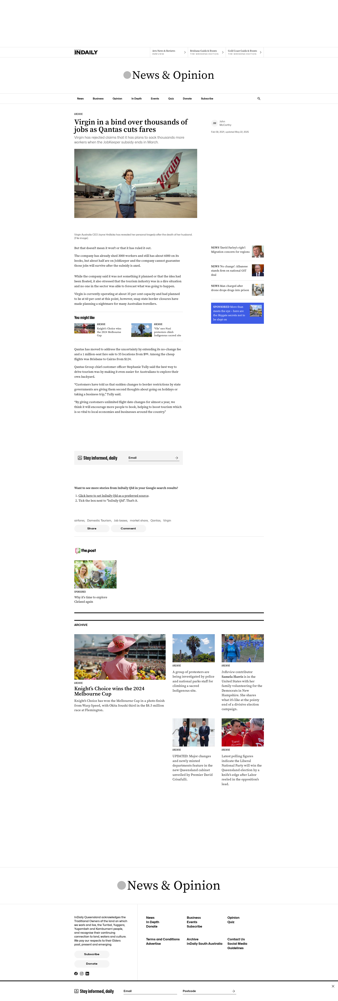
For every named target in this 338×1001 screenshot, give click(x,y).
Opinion (117, 98)
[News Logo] (168, 75)
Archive (192, 939)
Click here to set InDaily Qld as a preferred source (113, 496)
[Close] (333, 986)
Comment (128, 528)
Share (91, 528)
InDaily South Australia (204, 943)
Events (155, 98)
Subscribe (207, 98)
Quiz (171, 98)
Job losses (120, 520)
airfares (79, 520)
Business (98, 98)
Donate (187, 98)
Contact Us (236, 939)
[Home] (93, 52)
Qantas (156, 520)
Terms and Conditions (163, 939)
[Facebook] (76, 973)
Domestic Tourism (99, 520)
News (80, 98)
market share (139, 520)
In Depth (137, 98)
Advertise (153, 943)
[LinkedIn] (87, 973)
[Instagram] (81, 973)
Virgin (167, 520)
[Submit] (175, 458)
